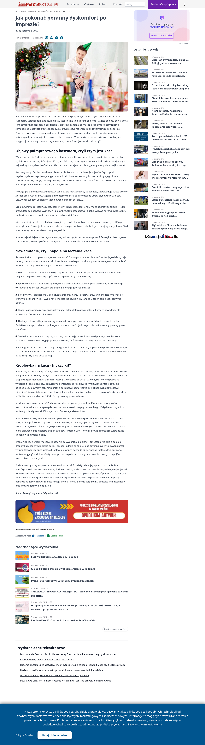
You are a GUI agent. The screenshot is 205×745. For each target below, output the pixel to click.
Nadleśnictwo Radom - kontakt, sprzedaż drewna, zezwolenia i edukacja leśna (61, 670)
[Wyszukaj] (142, 4)
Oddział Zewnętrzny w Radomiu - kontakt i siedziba (47, 659)
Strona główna (20, 11)
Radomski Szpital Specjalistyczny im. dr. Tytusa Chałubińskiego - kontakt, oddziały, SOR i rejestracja (73, 664)
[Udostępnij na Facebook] (61, 37)
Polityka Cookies (24, 735)
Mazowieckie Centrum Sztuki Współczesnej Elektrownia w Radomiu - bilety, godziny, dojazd (68, 654)
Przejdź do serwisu (54, 735)
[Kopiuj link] (46, 37)
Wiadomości (32, 11)
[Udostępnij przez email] (51, 37)
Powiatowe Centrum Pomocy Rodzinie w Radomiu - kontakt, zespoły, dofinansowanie (65, 680)
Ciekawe (89, 4)
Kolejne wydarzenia (113, 629)
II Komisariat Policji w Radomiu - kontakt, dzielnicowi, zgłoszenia (54, 675)
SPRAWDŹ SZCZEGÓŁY (161, 35)
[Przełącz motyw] (184, 4)
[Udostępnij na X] (56, 37)
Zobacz (103, 4)
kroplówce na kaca (36, 133)
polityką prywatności (113, 724)
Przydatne (73, 4)
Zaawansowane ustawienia (145, 724)
